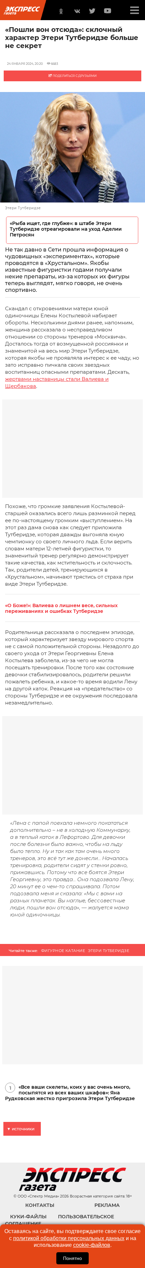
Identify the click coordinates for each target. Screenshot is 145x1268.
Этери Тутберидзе (108, 950)
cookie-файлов (91, 1245)
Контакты (39, 1205)
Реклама (107, 1205)
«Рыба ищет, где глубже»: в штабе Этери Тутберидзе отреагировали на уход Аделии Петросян (66, 229)
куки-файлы (28, 1217)
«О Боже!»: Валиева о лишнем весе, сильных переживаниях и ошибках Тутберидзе (61, 608)
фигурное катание (63, 950)
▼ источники (20, 1128)
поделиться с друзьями (74, 76)
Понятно (72, 1258)
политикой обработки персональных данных (68, 1238)
